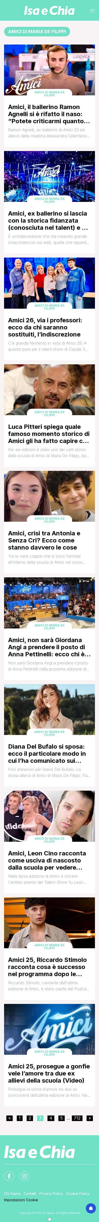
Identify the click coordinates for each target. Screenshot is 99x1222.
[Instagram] (21, 1173)
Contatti (30, 1193)
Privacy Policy (51, 1193)
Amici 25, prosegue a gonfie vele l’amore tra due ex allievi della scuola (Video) (49, 1073)
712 (77, 1118)
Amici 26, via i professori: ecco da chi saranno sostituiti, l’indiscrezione (45, 327)
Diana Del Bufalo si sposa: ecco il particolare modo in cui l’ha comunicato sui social (47, 753)
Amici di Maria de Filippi (50, 93)
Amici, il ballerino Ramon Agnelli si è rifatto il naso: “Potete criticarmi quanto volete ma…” (46, 114)
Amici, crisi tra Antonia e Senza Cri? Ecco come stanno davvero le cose (44, 540)
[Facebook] (6, 1173)
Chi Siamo (12, 1193)
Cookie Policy (77, 1193)
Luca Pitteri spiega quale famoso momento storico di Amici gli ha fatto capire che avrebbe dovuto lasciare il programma (49, 434)
